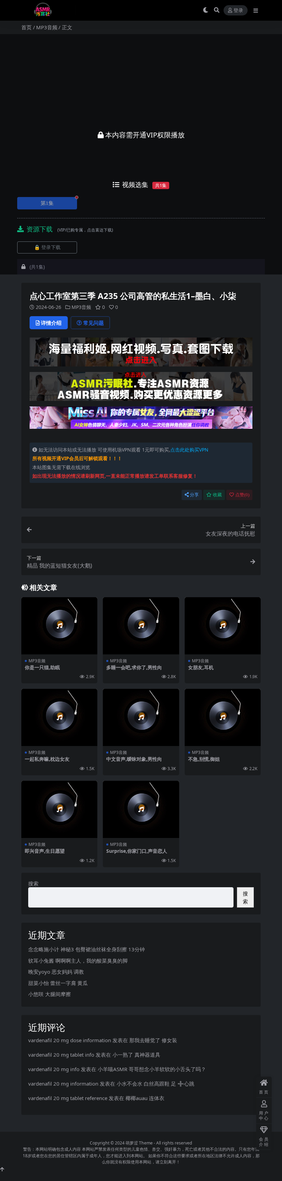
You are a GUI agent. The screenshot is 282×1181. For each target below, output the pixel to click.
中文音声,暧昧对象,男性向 (134, 759)
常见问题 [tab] (93, 322)
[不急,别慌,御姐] (223, 717)
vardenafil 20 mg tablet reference (67, 1098)
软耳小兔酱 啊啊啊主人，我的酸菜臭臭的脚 (78, 960)
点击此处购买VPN (189, 449)
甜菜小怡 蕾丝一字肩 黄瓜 (58, 983)
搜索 (33, 883)
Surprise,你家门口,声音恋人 (136, 851)
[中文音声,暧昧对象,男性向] (141, 717)
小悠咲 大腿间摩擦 (49, 994)
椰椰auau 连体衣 (145, 1098)
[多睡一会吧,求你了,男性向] (141, 625)
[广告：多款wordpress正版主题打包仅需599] (141, 354)
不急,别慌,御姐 (204, 759)
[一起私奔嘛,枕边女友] (59, 717)
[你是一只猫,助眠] (59, 625)
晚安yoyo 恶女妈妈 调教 (56, 971)
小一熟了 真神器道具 (136, 1054)
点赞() (242, 494)
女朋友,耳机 (201, 667)
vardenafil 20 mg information (63, 1083)
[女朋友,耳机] (223, 625)
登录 (238, 10)
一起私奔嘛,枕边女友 (47, 759)
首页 (26, 27)
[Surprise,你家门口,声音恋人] (141, 809)
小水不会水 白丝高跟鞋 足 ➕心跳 (155, 1083)
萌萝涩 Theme (139, 1143)
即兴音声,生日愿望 (45, 851)
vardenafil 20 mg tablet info (61, 1054)
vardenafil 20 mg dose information (69, 1040)
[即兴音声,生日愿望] (59, 809)
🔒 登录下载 (47, 247)
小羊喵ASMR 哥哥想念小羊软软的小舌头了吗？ (152, 1069)
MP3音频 (46, 27)
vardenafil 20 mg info (53, 1069)
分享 (194, 494)
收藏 (217, 494)
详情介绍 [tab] (51, 322)
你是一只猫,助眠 (42, 667)
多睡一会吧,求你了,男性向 (134, 667)
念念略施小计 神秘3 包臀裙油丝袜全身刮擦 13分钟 (86, 949)
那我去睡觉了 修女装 (153, 1040)
